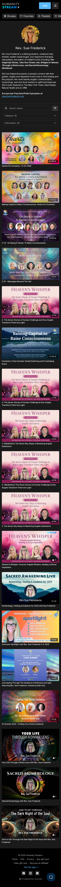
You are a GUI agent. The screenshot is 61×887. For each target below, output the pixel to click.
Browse (11, 16)
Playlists (45, 16)
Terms (15, 859)
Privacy (30, 859)
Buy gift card (43, 859)
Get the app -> (31, 867)
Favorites (28, 16)
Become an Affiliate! (39, 863)
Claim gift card (20, 863)
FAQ (22, 859)
